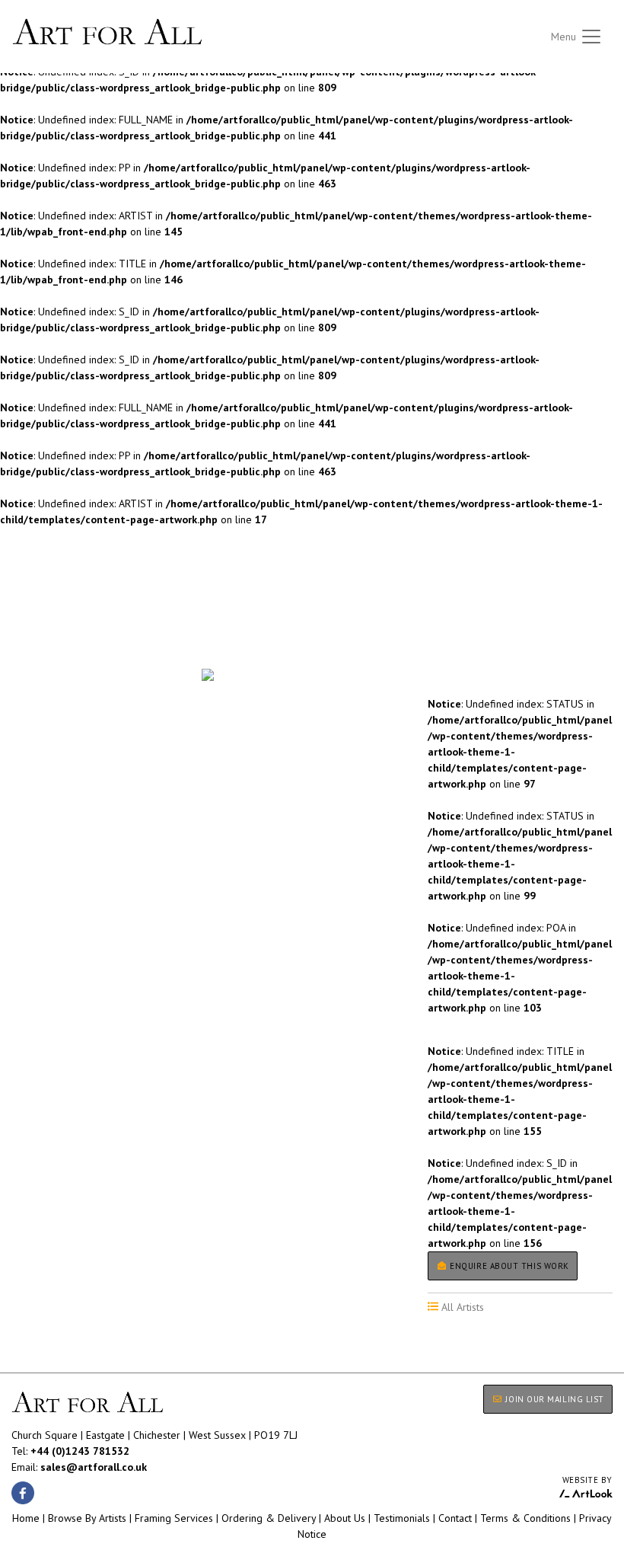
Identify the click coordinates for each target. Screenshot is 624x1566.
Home (26, 1518)
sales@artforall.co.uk (93, 1467)
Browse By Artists (87, 1518)
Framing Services (174, 1518)
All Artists (37, 625)
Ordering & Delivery (268, 1518)
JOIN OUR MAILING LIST (553, 1399)
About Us (344, 1518)
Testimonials (402, 1518)
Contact (455, 1518)
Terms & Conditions (525, 1518)
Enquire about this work (508, 1266)
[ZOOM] (208, 675)
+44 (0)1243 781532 (79, 1451)
